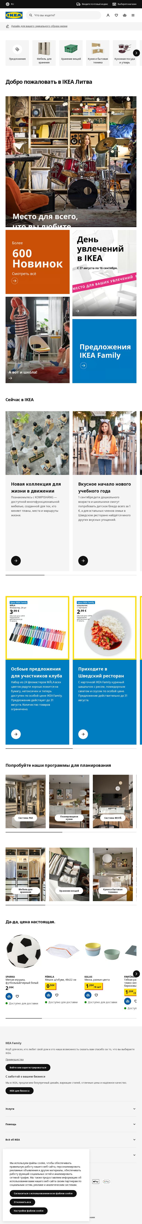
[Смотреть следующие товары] (136, 53)
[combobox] (62, 15)
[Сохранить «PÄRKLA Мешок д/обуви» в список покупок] (56, 995)
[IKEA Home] (14, 15)
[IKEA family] (104, 351)
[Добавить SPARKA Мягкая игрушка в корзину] (9, 996)
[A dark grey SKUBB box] (69, 874)
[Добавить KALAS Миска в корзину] (88, 995)
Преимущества (15, 1059)
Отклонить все (22, 1202)
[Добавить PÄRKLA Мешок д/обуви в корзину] (48, 995)
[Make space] (71, 161)
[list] (71, 53)
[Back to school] (38, 340)
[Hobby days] (104, 273)
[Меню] (133, 15)
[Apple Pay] (95, 1181)
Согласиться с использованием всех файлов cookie (43, 1193)
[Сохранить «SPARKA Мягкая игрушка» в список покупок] (17, 996)
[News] (38, 262)
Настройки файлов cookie (28, 1210)
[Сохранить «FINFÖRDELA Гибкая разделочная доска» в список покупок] (135, 1001)
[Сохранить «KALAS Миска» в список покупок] (96, 995)
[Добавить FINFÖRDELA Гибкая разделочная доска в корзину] (127, 1001)
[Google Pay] (106, 1181)
